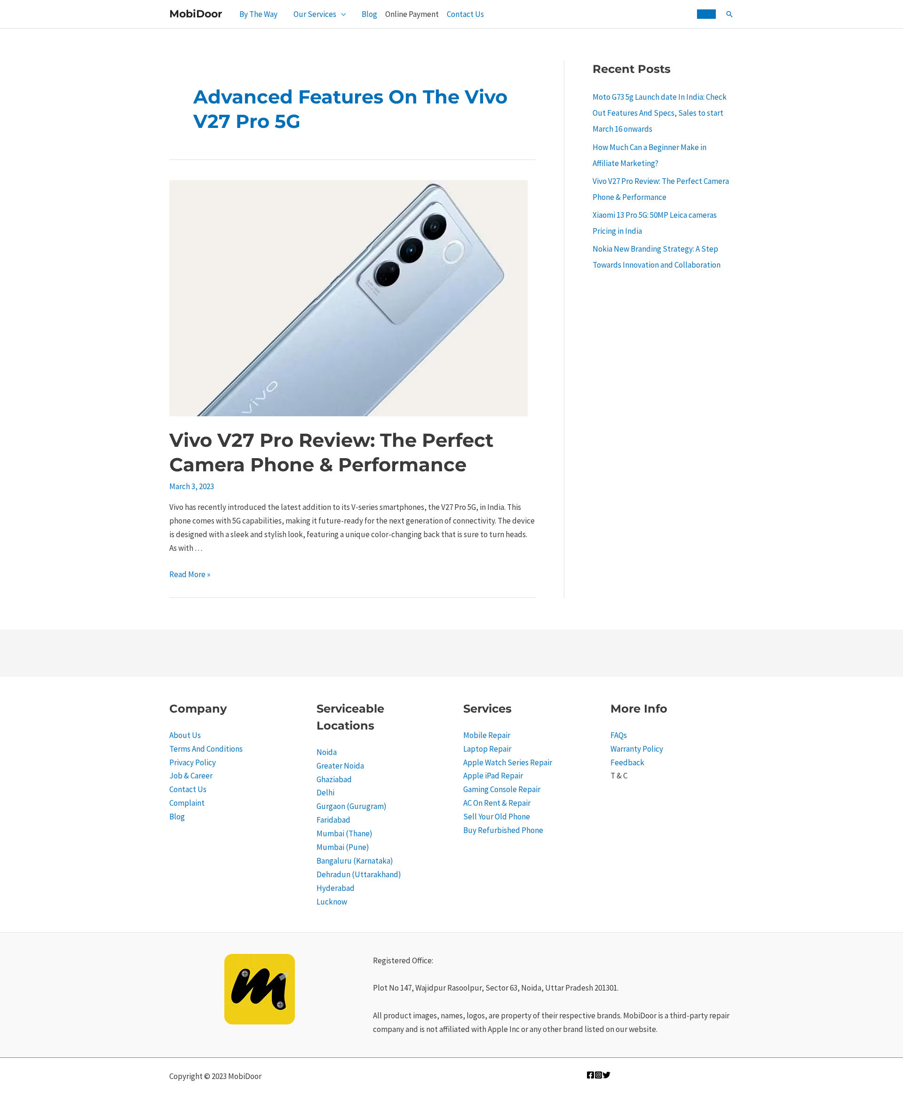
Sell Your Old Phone (496, 816)
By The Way (258, 14)
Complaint (187, 803)
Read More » (189, 574)
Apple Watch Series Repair (507, 762)
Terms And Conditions (206, 749)
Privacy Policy (192, 762)
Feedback (627, 762)
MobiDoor (195, 14)
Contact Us (465, 14)
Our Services (314, 14)
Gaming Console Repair (501, 789)
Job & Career (191, 775)
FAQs (618, 735)
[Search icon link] (729, 14)
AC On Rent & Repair (497, 803)
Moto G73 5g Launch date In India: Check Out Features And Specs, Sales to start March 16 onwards (660, 113)
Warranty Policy (636, 749)
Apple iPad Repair (493, 775)
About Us (185, 735)
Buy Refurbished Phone (503, 830)
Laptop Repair (487, 749)
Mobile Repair (486, 735)
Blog (369, 14)
